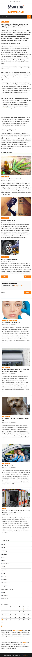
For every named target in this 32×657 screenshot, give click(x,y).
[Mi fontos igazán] (16, 453)
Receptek (4, 579)
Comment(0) (19, 27)
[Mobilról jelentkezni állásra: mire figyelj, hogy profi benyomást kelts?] (16, 498)
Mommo (4, 576)
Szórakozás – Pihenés (7, 589)
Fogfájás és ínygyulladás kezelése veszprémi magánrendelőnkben (5, 276)
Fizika (3, 560)
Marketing (4, 570)
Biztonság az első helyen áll (11, 322)
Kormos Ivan (11, 27)
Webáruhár (5, 595)
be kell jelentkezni (18, 285)
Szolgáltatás (4, 21)
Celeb (3, 547)
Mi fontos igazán (7, 465)
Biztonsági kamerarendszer (8, 220)
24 (2, 619)
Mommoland (16, 12)
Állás (4, 508)
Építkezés (4, 554)
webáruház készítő (17, 630)
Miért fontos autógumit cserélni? (9, 259)
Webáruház (5, 598)
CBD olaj (24, 642)
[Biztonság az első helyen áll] (16, 310)
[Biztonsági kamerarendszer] (16, 206)
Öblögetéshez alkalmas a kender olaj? (11, 179)
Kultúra (4, 566)
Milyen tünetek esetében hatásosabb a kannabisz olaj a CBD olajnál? (28, 276)
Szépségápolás (6, 582)
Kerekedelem (5, 563)
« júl (1, 626)
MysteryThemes (24, 655)
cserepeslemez (5, 108)
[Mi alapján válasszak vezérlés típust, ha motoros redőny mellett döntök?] (16, 357)
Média (3, 573)
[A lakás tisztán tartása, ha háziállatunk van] (16, 406)
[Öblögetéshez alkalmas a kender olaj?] (16, 165)
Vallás (3, 592)
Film (3, 557)
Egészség (5, 320)
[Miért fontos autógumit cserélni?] (16, 247)
